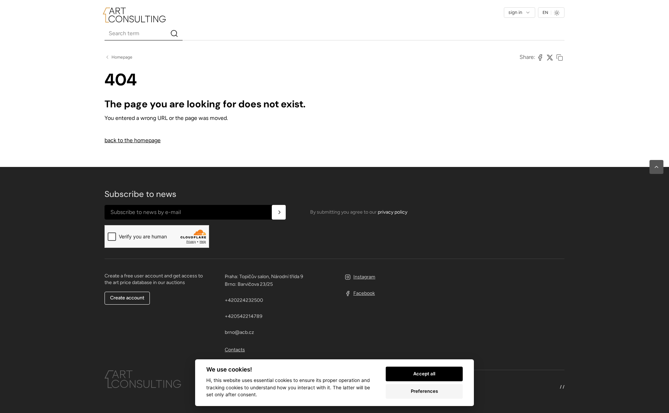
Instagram (364, 277)
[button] (656, 167)
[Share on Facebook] (540, 57)
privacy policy (392, 212)
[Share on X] (549, 57)
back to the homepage (133, 140)
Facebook (364, 293)
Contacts (235, 350)
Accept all (424, 373)
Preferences (424, 391)
